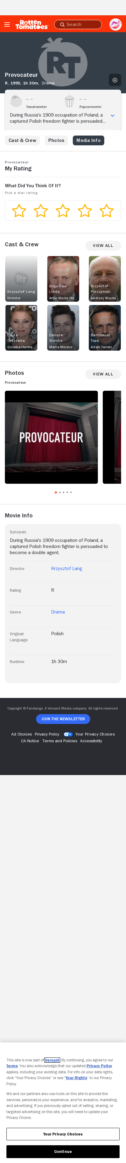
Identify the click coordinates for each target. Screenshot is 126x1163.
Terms (12, 1066)
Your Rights (76, 1078)
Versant (52, 1060)
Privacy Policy (99, 1066)
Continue (63, 1152)
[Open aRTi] (115, 24)
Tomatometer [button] (36, 107)
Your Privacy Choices (95, 734)
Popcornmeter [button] (91, 107)
